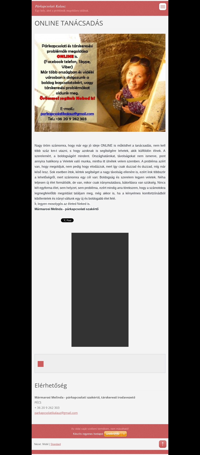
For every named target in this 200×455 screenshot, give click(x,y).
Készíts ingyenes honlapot (88, 433)
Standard (56, 444)
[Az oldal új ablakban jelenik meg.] (100, 82)
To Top (162, 444)
